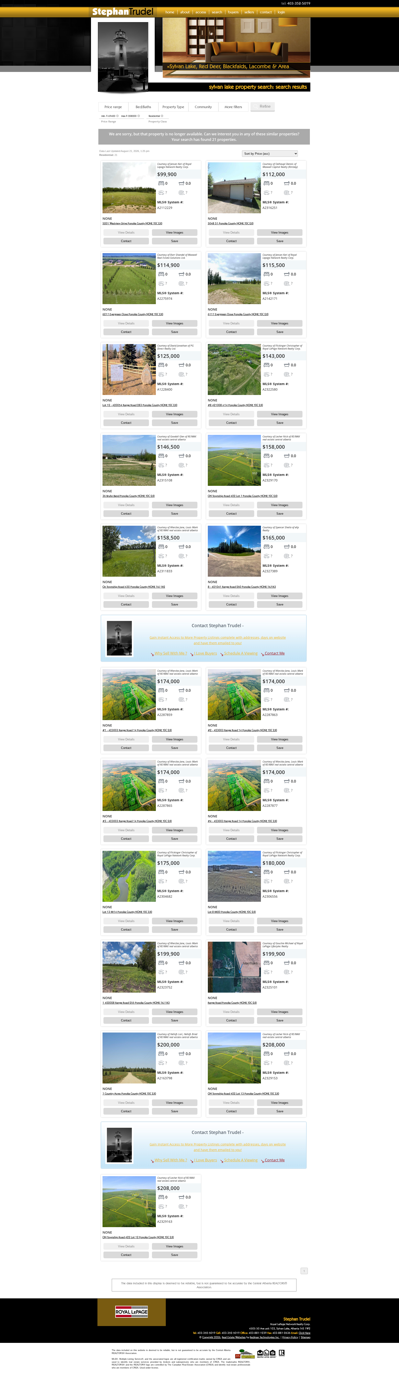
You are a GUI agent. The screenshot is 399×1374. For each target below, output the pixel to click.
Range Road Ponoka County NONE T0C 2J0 (232, 1002)
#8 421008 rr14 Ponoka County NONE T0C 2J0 (235, 405)
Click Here (304, 1333)
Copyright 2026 (211, 1337)
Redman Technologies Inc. (265, 1337)
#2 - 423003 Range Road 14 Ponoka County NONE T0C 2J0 (242, 730)
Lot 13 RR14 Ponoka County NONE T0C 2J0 (127, 912)
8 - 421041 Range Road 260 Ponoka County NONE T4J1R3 (242, 586)
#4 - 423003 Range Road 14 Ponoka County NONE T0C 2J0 (242, 821)
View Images (174, 232)
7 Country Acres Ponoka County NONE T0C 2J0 (129, 1093)
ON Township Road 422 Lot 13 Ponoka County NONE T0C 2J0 (243, 1093)
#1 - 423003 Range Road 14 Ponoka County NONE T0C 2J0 (137, 730)
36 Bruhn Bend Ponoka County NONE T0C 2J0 (129, 496)
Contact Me (274, 653)
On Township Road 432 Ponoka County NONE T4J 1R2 (134, 586)
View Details (126, 232)
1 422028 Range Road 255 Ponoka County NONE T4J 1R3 (136, 1002)
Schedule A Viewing (240, 653)
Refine (265, 106)
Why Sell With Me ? (170, 653)
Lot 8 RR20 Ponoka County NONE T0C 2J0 (232, 912)
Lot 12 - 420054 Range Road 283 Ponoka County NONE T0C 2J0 (140, 405)
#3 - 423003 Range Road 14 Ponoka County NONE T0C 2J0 (137, 821)
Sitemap (305, 1337)
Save (174, 241)
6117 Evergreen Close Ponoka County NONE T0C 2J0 (238, 314)
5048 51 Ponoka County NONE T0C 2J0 (231, 223)
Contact (126, 241)
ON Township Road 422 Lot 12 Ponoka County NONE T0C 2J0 (138, 1237)
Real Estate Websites (234, 1337)
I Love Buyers (205, 653)
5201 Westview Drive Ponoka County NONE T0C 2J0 (132, 223)
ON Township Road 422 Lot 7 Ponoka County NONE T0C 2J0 (243, 496)
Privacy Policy (290, 1337)
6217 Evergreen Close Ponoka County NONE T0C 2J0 (133, 314)
